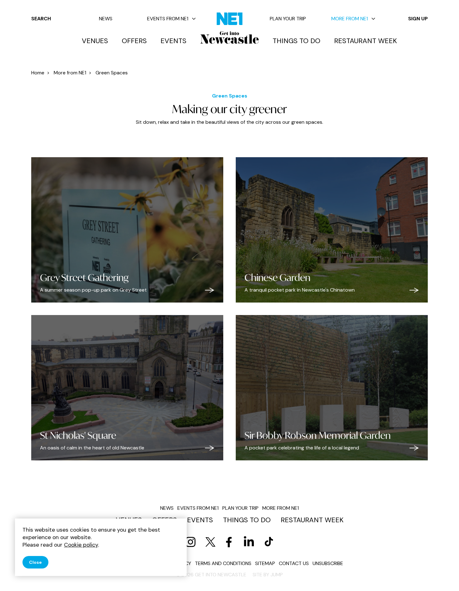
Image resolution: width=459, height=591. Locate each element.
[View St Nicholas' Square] (210, 448)
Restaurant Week (365, 41)
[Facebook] (229, 542)
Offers (134, 41)
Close (35, 562)
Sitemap (265, 563)
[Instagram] (190, 542)
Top (442, 575)
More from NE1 (349, 18)
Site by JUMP (268, 574)
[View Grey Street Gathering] (210, 290)
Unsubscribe (328, 563)
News (105, 18)
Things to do (296, 41)
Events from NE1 (167, 18)
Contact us (294, 563)
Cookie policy (81, 544)
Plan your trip (288, 18)
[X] (210, 542)
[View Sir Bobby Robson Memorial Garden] (414, 448)
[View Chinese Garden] (414, 290)
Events (173, 41)
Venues (95, 41)
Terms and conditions (223, 563)
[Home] (229, 37)
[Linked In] (249, 542)
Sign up (418, 18)
